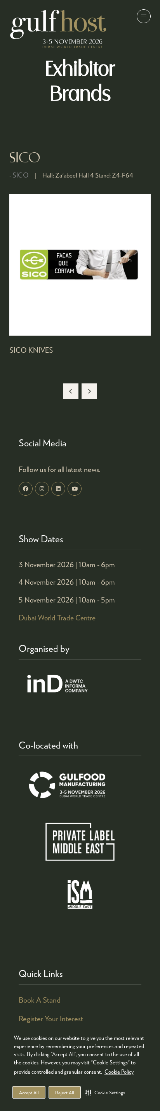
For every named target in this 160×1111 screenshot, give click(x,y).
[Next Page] (89, 391)
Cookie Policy (119, 1071)
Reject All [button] (64, 1092)
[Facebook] (26, 489)
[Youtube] (75, 489)
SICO (20, 175)
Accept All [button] (29, 1092)
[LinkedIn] (58, 489)
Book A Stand (40, 999)
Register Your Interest (51, 1018)
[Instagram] (42, 489)
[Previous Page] (70, 391)
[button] (105, 1092)
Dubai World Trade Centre (57, 617)
